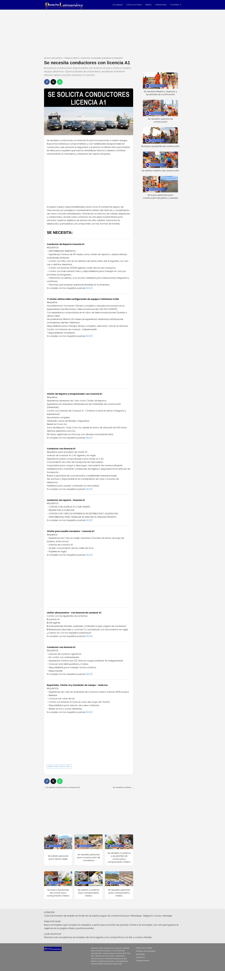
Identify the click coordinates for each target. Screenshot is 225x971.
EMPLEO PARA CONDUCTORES (59, 766)
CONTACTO (140, 957)
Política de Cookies (144, 948)
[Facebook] (47, 82)
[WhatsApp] (60, 82)
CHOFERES (174, 4)
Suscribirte (140, 954)
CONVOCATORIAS (134, 4)
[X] (53, 82)
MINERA (148, 4)
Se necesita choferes (122, 787)
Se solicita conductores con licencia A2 (63, 787)
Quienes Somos (142, 960)
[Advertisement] (112, 32)
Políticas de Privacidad (145, 951)
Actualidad (117, 4)
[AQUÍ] (89, 288)
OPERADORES (161, 4)
